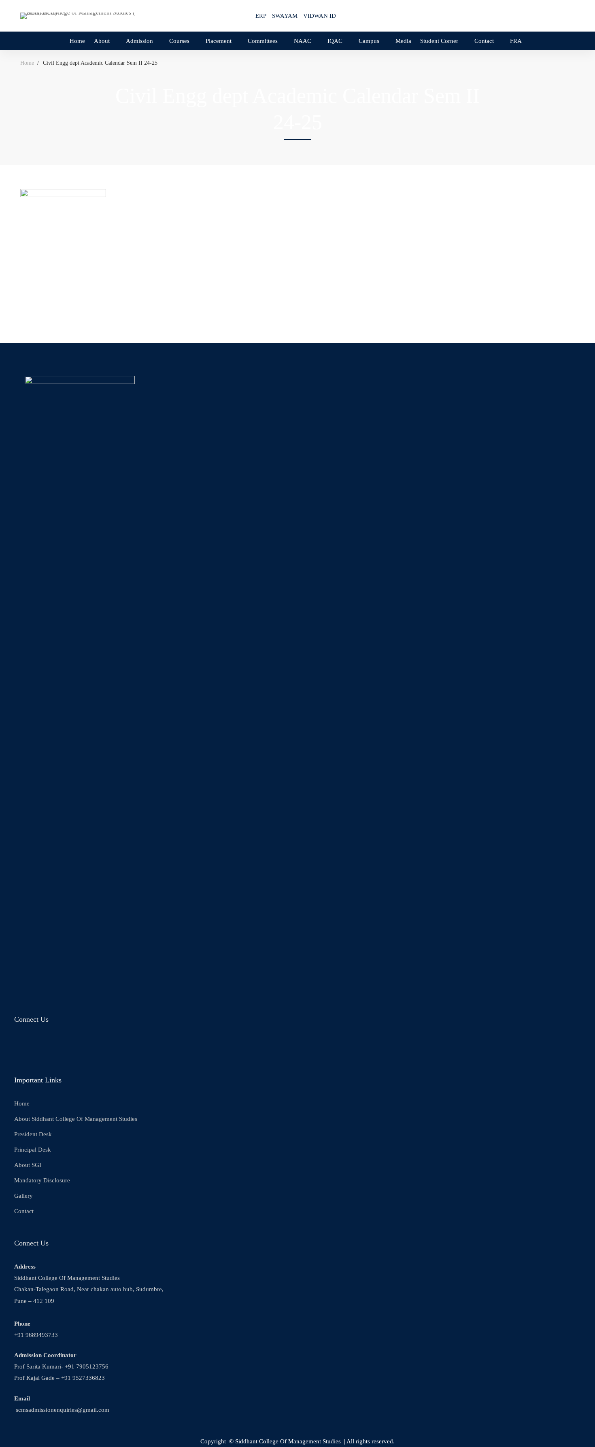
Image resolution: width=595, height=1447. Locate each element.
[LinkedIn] (79, 1047)
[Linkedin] (555, 15)
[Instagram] (539, 15)
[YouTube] (571, 15)
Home (27, 63)
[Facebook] (523, 15)
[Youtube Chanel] (58, 1047)
